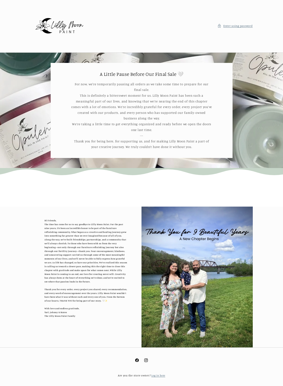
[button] (235, 25)
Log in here (158, 375)
